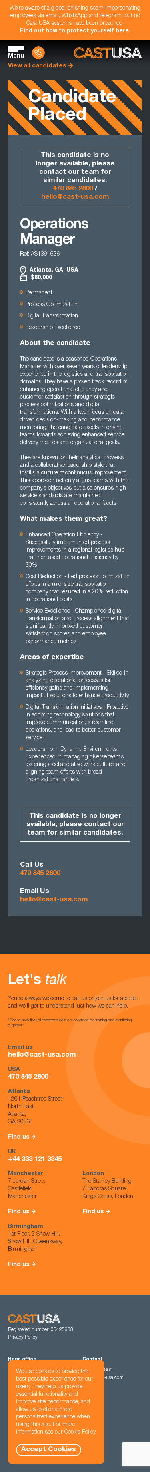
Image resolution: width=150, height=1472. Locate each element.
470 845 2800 (73, 189)
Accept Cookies (48, 1449)
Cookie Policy (80, 1432)
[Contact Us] (38, 52)
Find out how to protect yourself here (74, 31)
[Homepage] (108, 53)
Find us (19, 1137)
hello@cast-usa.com (75, 197)
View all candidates (37, 66)
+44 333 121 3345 (35, 1159)
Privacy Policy (23, 1337)
